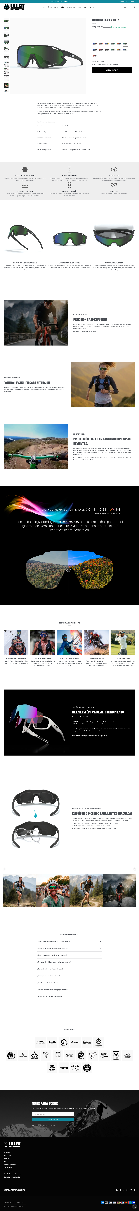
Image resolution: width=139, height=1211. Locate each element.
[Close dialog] (88, 580)
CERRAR (69, 626)
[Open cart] (134, 1206)
